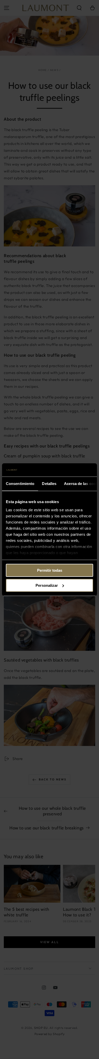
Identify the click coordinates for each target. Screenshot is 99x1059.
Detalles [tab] (49, 483)
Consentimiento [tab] (20, 483)
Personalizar (47, 585)
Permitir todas (49, 570)
